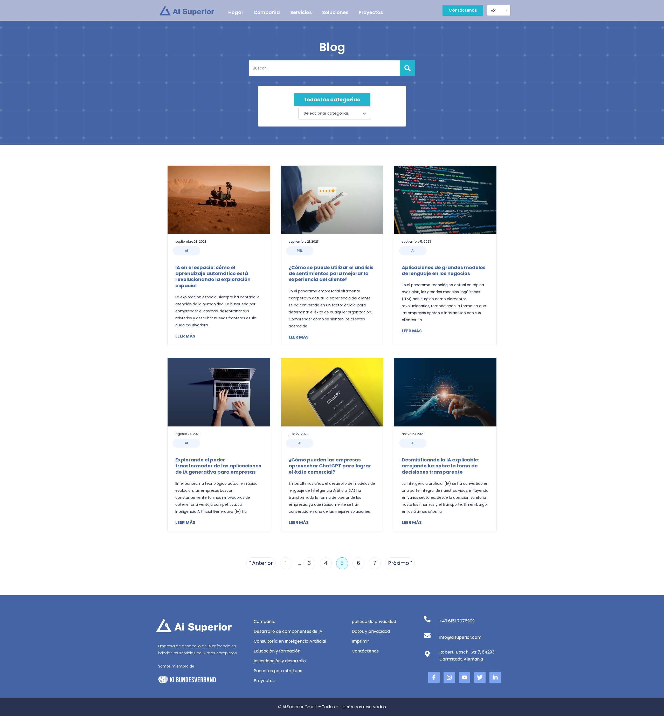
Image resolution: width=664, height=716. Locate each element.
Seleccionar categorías (326, 113)
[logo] (187, 10)
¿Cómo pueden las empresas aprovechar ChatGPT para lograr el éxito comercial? (330, 466)
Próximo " (400, 563)
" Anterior (261, 563)
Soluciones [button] (335, 12)
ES (493, 10)
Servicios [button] (301, 12)
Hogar (235, 12)
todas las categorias (332, 99)
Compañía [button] (267, 12)
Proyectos (371, 12)
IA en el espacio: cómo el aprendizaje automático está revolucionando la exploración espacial (213, 276)
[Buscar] (407, 68)
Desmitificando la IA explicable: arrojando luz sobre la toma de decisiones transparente (440, 466)
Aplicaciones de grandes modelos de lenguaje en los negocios (444, 270)
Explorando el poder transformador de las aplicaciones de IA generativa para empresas (218, 466)
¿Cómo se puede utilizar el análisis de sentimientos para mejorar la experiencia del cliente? (331, 273)
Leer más (185, 336)
